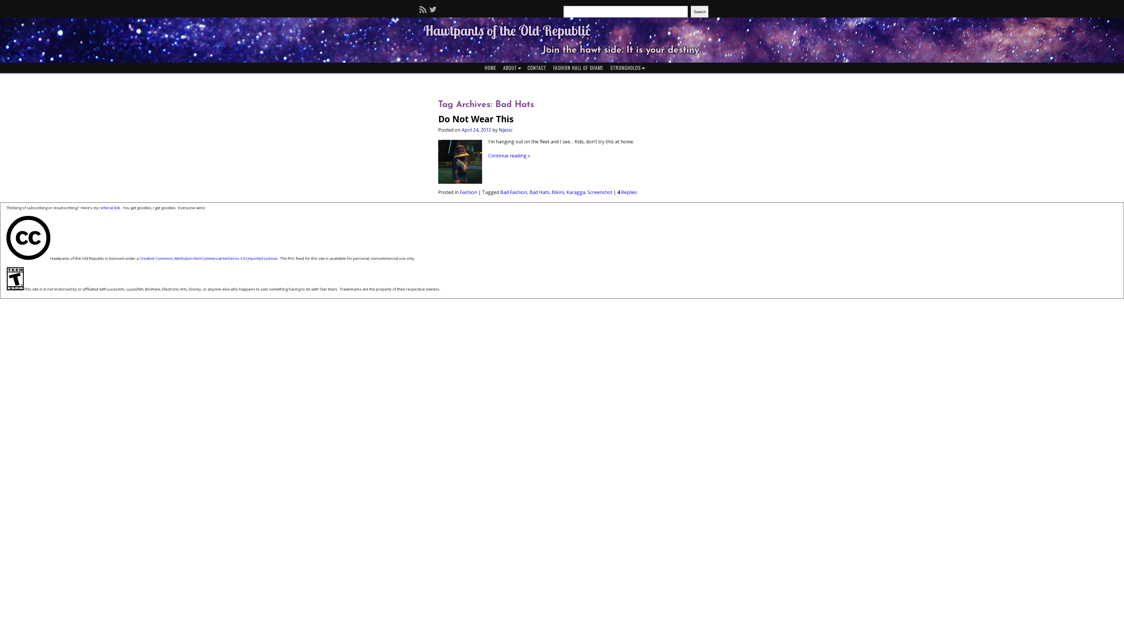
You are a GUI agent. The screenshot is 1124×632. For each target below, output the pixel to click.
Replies (627, 192)
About (510, 67)
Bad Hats (539, 192)
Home (490, 67)
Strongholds (625, 67)
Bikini (558, 192)
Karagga (575, 192)
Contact (536, 67)
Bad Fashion (513, 192)
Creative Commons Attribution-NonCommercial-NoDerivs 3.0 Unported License (208, 258)
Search (700, 12)
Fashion (468, 192)
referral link (110, 207)
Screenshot (599, 192)
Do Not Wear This (476, 119)
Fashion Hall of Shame (578, 67)
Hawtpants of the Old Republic (507, 30)
